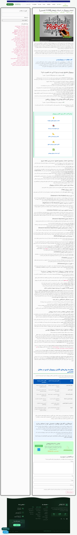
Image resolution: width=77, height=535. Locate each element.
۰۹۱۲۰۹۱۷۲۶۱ (48, 1)
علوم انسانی (62, 348)
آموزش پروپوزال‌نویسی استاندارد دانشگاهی (20, 62)
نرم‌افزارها (46, 248)
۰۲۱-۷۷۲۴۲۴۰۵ (42, 1)
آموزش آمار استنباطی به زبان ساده (22, 54)
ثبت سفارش (9, 4)
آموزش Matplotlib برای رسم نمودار (22, 45)
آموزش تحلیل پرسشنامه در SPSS (22, 61)
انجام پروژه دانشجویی (54, 12)
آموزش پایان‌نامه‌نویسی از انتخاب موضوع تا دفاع (19, 64)
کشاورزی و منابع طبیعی (45, 517)
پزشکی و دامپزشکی (45, 513)
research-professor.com (47, 531)
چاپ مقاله (31, 514)
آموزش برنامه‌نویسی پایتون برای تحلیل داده (20, 49)
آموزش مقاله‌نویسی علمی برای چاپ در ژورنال (20, 65)
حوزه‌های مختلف (56, 347)
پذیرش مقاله (31, 512)
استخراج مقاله (31, 510)
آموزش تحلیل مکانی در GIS (23, 29)
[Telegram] (38, 449)
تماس (13, 531)
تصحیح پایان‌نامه (37, 509)
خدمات (10, 531)
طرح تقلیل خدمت (38, 516)
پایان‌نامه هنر (45, 510)
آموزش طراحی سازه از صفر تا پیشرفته (21, 37)
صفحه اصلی (59, 4)
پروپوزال (44, 12)
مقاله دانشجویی (30, 509)
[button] (26, 4)
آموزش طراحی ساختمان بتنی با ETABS (21, 34)
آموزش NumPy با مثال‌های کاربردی (22, 47)
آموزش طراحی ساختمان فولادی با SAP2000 (20, 33)
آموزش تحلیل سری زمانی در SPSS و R (21, 53)
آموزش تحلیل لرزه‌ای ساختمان (22, 35)
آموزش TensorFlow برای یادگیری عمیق (21, 41)
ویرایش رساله (38, 510)
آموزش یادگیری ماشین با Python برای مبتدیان (20, 52)
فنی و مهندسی (67, 348)
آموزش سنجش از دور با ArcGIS (22, 27)
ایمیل (72, 480)
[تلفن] (64, 519)
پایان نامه (48, 12)
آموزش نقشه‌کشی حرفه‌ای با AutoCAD (21, 30)
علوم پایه (57, 348)
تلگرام (5, 532)
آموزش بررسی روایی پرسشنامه (22, 57)
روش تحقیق (66, 280)
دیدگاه (71, 461)
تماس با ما (39, 4)
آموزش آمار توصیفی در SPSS (23, 56)
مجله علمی (16, 531)
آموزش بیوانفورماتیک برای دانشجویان (21, 26)
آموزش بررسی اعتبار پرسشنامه (22, 60)
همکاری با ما (34, 4)
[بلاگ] (61, 519)
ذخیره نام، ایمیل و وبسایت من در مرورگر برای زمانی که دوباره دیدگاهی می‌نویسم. (58, 489)
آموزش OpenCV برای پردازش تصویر (21, 42)
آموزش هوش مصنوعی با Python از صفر (21, 50)
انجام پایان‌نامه (45, 509)
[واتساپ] (67, 519)
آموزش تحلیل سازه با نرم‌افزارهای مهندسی (20, 38)
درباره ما (44, 4)
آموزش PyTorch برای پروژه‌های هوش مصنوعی (19, 39)
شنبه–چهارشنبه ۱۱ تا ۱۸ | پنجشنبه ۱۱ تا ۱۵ (31, 1)
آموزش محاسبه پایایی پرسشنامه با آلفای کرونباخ (19, 58)
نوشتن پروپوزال (38, 514)
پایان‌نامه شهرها (38, 518)
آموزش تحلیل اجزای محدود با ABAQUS (21, 31)
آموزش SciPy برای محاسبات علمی (22, 43)
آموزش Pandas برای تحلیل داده (22, 46)
